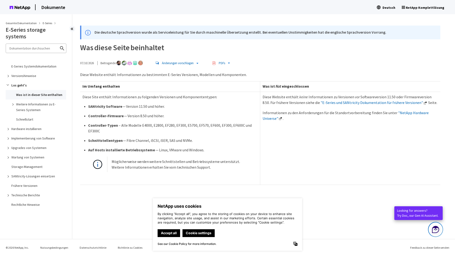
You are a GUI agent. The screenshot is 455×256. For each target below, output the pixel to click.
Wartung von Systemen (27, 157)
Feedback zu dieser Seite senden (429, 247)
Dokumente (53, 7)
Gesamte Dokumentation (21, 23)
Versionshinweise (23, 76)
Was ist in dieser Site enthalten (39, 95)
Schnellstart (24, 119)
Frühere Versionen (24, 186)
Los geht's (19, 85)
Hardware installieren (26, 129)
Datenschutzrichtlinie (93, 247)
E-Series (48, 23)
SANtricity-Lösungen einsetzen (33, 176)
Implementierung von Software (33, 138)
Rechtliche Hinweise (25, 204)
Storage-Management (26, 167)
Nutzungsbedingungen (54, 247)
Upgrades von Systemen (28, 148)
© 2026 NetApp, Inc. (17, 247)
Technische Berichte (25, 195)
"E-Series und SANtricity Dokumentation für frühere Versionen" (372, 102)
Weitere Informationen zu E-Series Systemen (35, 107)
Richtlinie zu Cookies (130, 247)
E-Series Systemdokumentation (33, 66)
